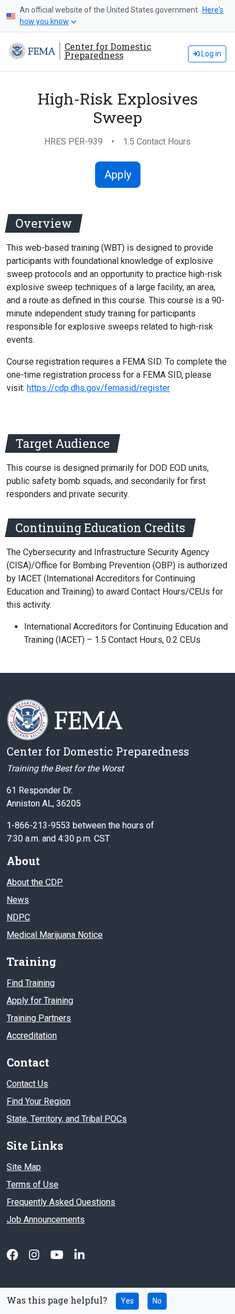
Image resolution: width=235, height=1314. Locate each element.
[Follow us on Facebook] (13, 1254)
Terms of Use (32, 1184)
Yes (127, 1300)
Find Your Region (38, 1101)
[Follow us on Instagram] (35, 1254)
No (157, 1300)
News (18, 900)
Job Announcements (46, 1219)
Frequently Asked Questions (61, 1202)
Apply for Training (40, 1000)
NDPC (18, 917)
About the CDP (35, 882)
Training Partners (39, 1018)
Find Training (31, 983)
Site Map (24, 1167)
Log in (210, 53)
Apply (117, 174)
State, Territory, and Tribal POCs (67, 1119)
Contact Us (27, 1084)
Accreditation (32, 1035)
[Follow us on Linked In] (79, 1254)
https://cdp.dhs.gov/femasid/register (98, 388)
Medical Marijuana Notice (55, 935)
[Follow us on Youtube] (58, 1254)
